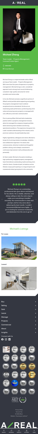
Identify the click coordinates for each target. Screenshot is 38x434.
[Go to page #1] (15, 220)
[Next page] (36, 199)
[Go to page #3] (19, 220)
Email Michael (9, 69)
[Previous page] (2, 199)
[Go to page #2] (17, 220)
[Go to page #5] (23, 220)
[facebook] (2, 339)
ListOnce (24, 416)
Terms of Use (19, 411)
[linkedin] (9, 339)
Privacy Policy (19, 409)
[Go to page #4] (21, 220)
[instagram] (6, 339)
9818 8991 (8, 66)
